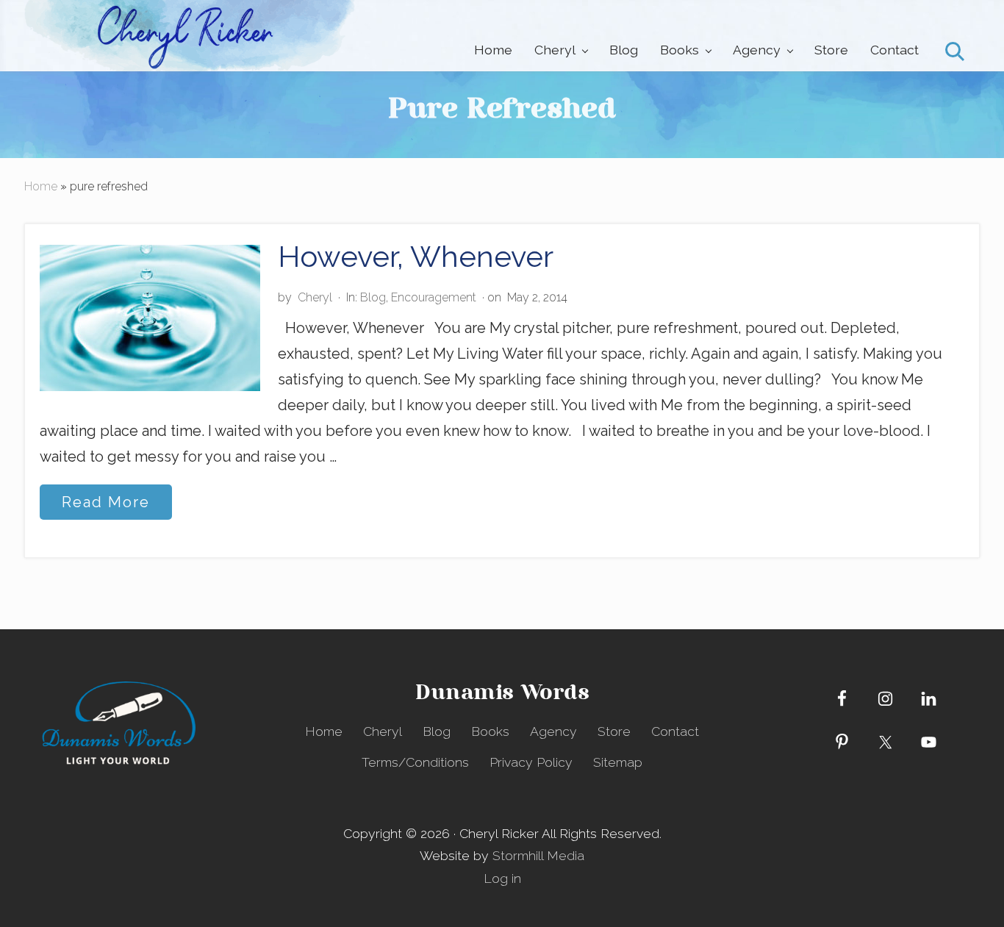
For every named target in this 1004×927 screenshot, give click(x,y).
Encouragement (433, 297)
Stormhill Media (538, 855)
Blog (373, 297)
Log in (502, 878)
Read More (105, 506)
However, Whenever (415, 256)
